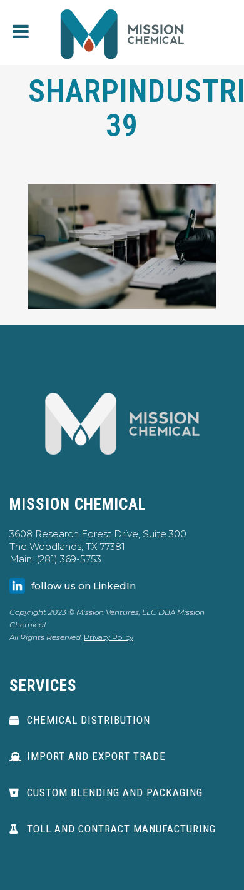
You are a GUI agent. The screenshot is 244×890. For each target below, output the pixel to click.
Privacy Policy (108, 637)
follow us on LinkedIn (83, 586)
